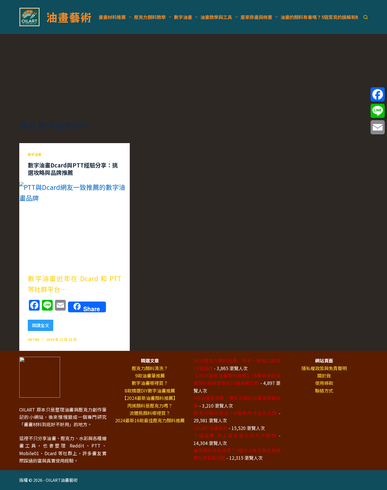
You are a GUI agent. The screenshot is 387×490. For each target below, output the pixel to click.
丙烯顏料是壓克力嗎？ (150, 405)
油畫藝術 (69, 17)
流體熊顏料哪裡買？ (149, 413)
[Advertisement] (193, 76)
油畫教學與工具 (216, 17)
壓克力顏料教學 (150, 17)
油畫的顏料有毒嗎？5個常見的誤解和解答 (322, 17)
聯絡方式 (324, 390)
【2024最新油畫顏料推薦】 (150, 397)
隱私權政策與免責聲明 (324, 368)
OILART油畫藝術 (210, 428)
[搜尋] (365, 17)
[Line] (377, 111)
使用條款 (324, 382)
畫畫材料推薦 (112, 17)
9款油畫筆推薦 (150, 375)
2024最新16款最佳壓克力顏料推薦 (150, 420)
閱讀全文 (42, 326)
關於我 (324, 375)
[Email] (377, 127)
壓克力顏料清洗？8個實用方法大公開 (235, 413)
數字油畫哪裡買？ (150, 382)
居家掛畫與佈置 (256, 17)
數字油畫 (183, 17)
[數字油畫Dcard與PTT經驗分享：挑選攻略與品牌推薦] (74, 223)
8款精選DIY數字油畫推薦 (150, 390)
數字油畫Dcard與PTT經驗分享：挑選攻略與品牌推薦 (73, 169)
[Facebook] (377, 94)
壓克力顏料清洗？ (150, 368)
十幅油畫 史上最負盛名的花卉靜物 (235, 435)
